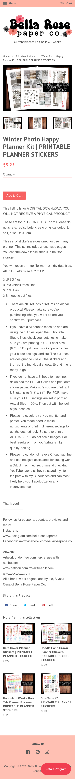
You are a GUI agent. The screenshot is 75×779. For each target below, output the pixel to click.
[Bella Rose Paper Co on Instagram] (47, 752)
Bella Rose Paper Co (41, 766)
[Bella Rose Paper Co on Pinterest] (37, 752)
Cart (69, 3)
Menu (12, 3)
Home (6, 56)
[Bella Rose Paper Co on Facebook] (28, 752)
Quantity (9, 174)
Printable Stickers (25, 56)
